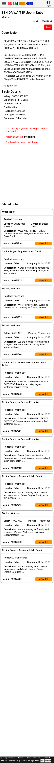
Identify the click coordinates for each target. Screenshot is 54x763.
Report (48, 27)
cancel (48, 761)
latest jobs (29, 136)
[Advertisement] (27, 173)
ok (42, 761)
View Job (43, 243)
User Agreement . (33, 761)
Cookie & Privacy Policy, (12, 761)
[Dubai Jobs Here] (20, 4)
